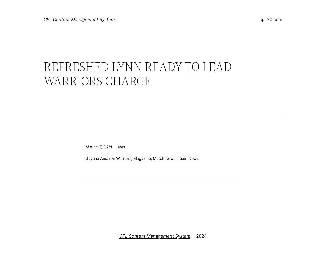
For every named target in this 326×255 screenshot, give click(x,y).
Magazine (142, 158)
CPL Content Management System (79, 19)
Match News (164, 158)
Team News (188, 158)
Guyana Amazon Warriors (108, 158)
